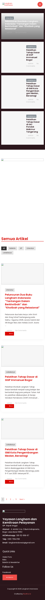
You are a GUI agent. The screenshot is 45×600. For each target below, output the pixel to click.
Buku (4, 559)
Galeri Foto (7, 557)
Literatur (9, 18)
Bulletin (13, 248)
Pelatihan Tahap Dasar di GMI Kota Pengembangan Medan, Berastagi (33, 89)
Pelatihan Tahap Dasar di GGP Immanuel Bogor (33, 55)
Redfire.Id (27, 594)
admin (9, 32)
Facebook (6, 572)
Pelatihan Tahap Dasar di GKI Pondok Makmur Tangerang (33, 125)
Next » (22, 499)
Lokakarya (31, 46)
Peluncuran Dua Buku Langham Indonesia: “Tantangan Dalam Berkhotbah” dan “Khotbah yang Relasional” (22, 25)
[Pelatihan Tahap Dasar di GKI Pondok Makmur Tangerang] (11, 128)
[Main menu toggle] (40, 4)
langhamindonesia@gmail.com (18, 543)
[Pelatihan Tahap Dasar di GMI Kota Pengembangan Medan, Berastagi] (11, 92)
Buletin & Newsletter (11, 562)
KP (21, 248)
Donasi (9, 577)
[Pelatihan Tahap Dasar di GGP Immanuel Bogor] (11, 57)
